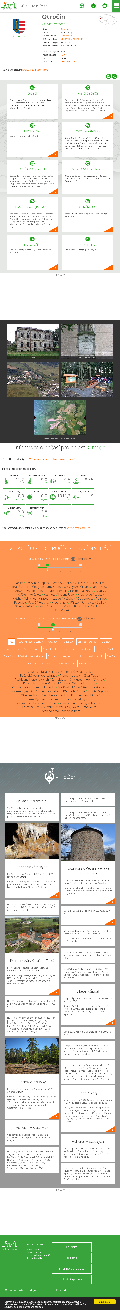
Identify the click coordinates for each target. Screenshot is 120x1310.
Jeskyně (66, 656)
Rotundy (52, 656)
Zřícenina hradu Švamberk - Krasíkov (44, 695)
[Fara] (33, 341)
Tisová (45, 69)
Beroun (69, 583)
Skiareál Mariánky (83, 683)
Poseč (38, 69)
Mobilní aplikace (71, 1279)
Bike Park (112, 656)
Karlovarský (66, 29)
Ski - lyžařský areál (87, 641)
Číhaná (85, 587)
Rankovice (87, 602)
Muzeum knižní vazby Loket (61, 707)
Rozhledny (85, 649)
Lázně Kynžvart (37, 699)
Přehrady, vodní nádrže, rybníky (22, 649)
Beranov (57, 583)
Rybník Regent (97, 691)
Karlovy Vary (66, 35)
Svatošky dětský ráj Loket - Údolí (36, 703)
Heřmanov (38, 591)
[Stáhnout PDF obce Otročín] (108, 76)
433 (63, 54)
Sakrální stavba (87, 663)
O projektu (71, 1247)
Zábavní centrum (65, 663)
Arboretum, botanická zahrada (59, 649)
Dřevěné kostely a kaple (30, 656)
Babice (18, 583)
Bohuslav (98, 583)
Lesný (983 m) (31, 707)
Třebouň (86, 606)
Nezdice (56, 598)
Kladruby (102, 591)
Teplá (52, 606)
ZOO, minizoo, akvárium (30, 641)
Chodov (61, 587)
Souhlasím (104, 1301)
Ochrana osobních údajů (20, 1290)
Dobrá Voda (100, 587)
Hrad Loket (89, 707)
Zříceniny (8, 656)
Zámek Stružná (59, 699)
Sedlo (100, 602)
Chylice (73, 587)
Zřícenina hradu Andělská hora (60, 711)
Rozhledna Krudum (48, 691)
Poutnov (43, 602)
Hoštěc (74, 591)
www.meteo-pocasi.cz (78, 528)
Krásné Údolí (66, 595)
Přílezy (74, 602)
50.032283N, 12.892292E (72, 39)
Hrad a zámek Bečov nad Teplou (72, 672)
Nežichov (69, 598)
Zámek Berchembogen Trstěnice (81, 703)
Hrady (99, 649)
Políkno (101, 598)
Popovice (20, 602)
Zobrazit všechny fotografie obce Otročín (60, 438)
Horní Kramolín (57, 591)
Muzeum (46, 663)
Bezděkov (83, 583)
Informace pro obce (71, 1268)
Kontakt (61, 1290)
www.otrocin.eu (68, 61)
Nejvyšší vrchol (94, 656)
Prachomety (60, 602)
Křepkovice (85, 595)
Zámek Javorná (61, 679)
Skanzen (106, 641)
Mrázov (43, 598)
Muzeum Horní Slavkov (89, 679)
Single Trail (31, 663)
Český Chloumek (43, 587)
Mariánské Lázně (69, 687)
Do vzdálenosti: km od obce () (45, 618)
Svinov (42, 606)
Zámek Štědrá (23, 691)
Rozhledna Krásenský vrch (32, 679)
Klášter (22, 595)
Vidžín (55, 610)
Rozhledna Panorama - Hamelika (33, 687)
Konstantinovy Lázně (84, 695)
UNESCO (68, 641)
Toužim (73, 606)
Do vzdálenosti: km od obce (48, 559)
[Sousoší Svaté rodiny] (87, 341)
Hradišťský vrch (82, 699)
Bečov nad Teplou (37, 583)
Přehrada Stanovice (95, 687)
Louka (98, 595)
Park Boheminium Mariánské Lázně (46, 683)
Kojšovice (35, 595)
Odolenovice (85, 598)
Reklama (71, 1257)
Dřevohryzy (21, 591)
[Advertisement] (60, 298)
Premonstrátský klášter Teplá (79, 676)
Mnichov (30, 598)
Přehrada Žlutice (74, 691)
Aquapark (53, 641)
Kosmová (50, 595)
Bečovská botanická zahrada (38, 676)
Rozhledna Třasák (36, 672)
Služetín (30, 606)
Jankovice (88, 591)
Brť (23, 69)
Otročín (53, 16)
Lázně (78, 656)
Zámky (111, 649)
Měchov (30, 69)
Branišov (17, 587)
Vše (11, 641)
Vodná (65, 610)
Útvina (99, 606)
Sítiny (18, 606)
